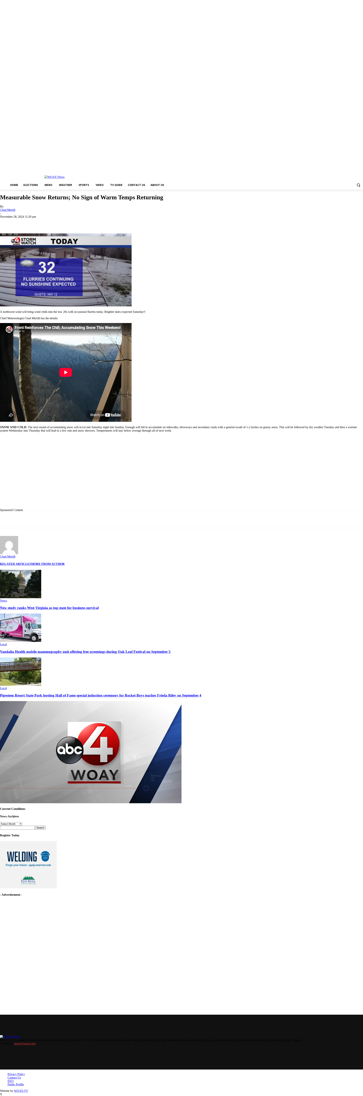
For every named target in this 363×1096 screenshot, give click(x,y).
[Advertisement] (78, 473)
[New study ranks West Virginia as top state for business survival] (20, 597)
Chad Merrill (7, 209)
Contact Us (14, 1077)
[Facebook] (34, 222)
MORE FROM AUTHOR (48, 563)
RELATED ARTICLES (15, 563)
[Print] (62, 222)
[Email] (75, 222)
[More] (129, 222)
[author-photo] (9, 553)
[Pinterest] (89, 222)
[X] (48, 222)
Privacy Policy (16, 1074)
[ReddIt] (102, 222)
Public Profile (16, 1084)
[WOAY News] (54, 177)
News (3, 600)
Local (3, 644)
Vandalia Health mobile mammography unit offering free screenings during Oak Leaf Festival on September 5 (85, 652)
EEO (11, 1081)
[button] (358, 185)
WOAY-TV (21, 1090)
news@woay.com (25, 1043)
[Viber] (116, 222)
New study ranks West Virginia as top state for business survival (49, 608)
